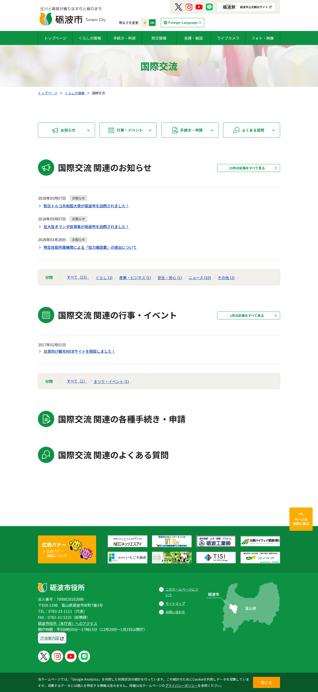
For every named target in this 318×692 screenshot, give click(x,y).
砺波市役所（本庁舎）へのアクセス (67, 623)
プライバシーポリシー (181, 685)
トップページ (55, 38)
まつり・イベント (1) (111, 381)
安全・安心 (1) (170, 277)
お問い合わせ (175, 612)
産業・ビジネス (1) (135, 277)
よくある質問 (253, 130)
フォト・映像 (262, 38)
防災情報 (159, 38)
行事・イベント (130, 130)
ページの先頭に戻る (301, 521)
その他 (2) (226, 277)
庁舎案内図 (50, 638)
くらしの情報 (90, 38)
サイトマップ (175, 603)
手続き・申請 (124, 38)
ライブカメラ (228, 38)
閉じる (266, 682)
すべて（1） (77, 381)
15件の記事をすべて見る (247, 168)
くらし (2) (104, 277)
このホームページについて (182, 592)
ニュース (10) (200, 277)
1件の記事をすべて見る (247, 315)
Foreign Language (183, 22)
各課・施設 (193, 38)
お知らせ (68, 130)
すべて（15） (78, 277)
